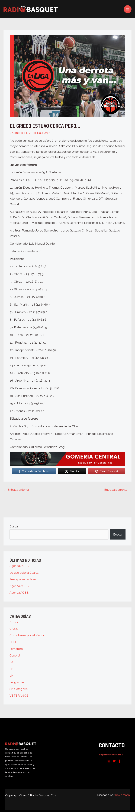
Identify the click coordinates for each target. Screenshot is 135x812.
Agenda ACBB (19, 566)
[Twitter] (114, 761)
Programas (16, 682)
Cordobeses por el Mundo (27, 635)
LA (11, 662)
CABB (13, 628)
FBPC (13, 642)
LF (11, 669)
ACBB (13, 622)
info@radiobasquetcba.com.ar (111, 755)
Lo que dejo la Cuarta (23, 572)
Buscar (14, 526)
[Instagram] (109, 761)
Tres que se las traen (23, 579)
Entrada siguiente (117, 489)
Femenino (16, 649)
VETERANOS (18, 695)
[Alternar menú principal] (128, 9)
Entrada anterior (16, 489)
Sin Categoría (18, 689)
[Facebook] (119, 761)
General (17, 132)
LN (26, 132)
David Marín (122, 795)
